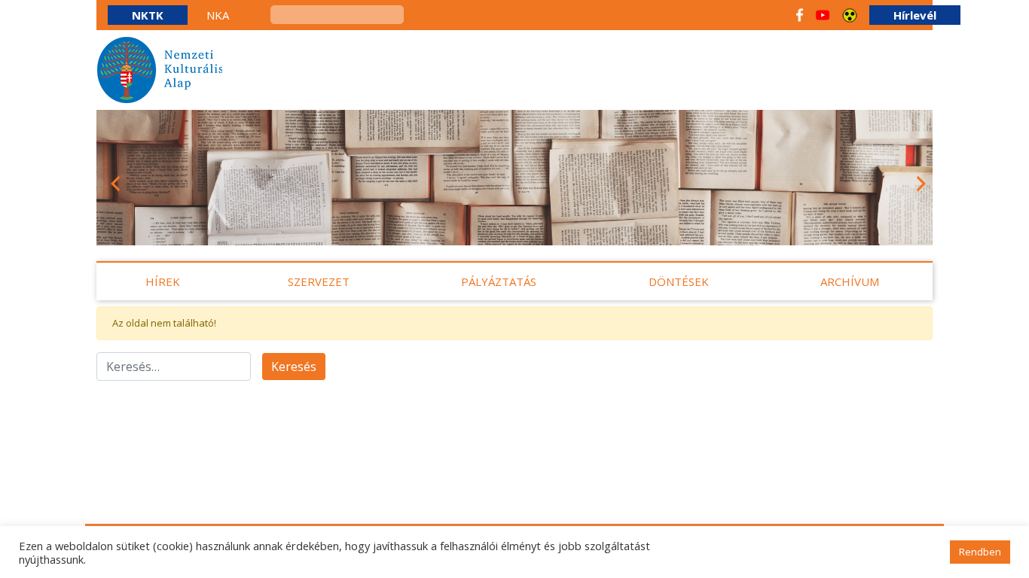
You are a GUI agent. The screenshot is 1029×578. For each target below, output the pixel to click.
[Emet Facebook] (799, 15)
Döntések (679, 281)
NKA (217, 15)
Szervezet (319, 281)
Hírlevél (914, 15)
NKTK (147, 15)
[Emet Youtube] (822, 15)
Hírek (162, 281)
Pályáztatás (498, 281)
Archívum (849, 281)
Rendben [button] (980, 551)
